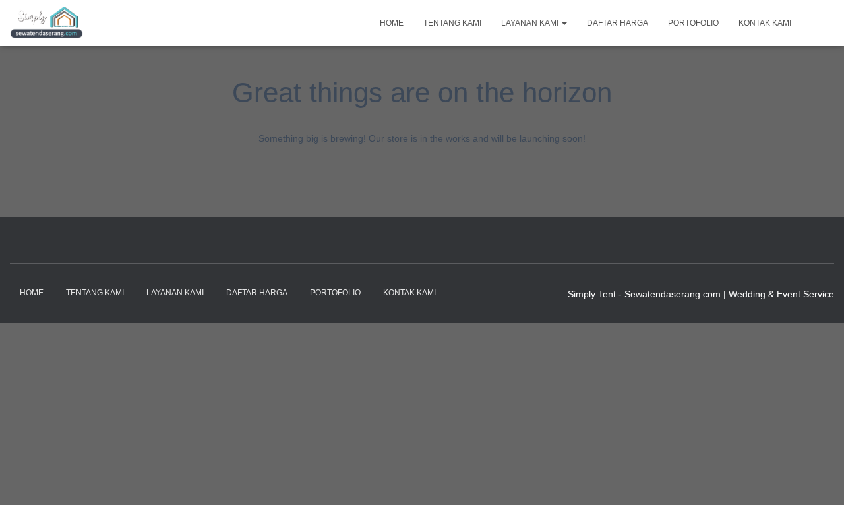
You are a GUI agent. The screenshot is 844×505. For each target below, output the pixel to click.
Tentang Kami (452, 23)
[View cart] (817, 22)
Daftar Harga (617, 23)
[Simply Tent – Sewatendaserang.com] (46, 23)
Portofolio (693, 23)
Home (392, 23)
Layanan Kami (530, 23)
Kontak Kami (764, 23)
